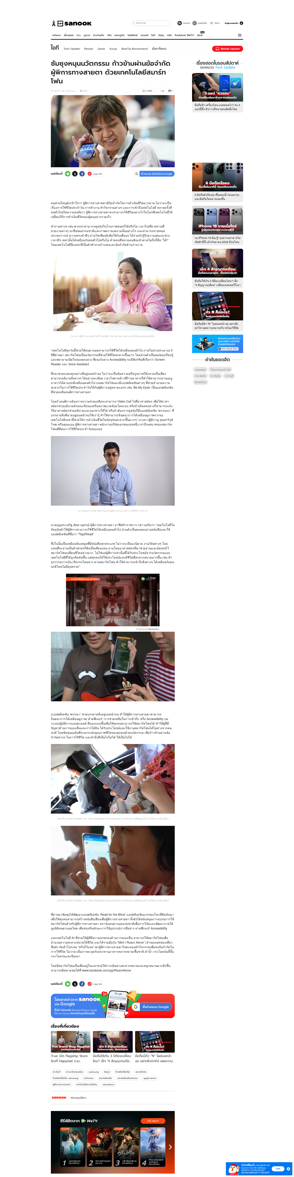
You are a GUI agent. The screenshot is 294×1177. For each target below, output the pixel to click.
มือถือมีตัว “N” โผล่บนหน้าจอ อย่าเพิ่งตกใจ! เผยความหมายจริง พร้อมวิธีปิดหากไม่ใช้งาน (217, 328)
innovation (108, 1084)
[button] (134, 23)
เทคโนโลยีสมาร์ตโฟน (86, 1084)
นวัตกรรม (89, 1078)
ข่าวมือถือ (215, 376)
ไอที (153, 35)
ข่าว (79, 35)
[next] (170, 1147)
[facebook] (82, 173)
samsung (94, 1072)
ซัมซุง (107, 1072)
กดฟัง (149, 90)
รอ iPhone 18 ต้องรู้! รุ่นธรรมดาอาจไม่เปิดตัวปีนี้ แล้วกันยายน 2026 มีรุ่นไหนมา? (218, 242)
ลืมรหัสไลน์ (200, 382)
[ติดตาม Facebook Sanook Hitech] (217, 343)
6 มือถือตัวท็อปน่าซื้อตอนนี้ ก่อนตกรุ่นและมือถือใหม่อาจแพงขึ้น (217, 197)
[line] (67, 173)
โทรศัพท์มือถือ (122, 1072)
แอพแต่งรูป (200, 369)
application (149, 1078)
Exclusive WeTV (184, 35)
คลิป (169, 35)
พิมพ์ (85, 90)
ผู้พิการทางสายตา (62, 1084)
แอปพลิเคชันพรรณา (127, 1078)
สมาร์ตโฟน (140, 1072)
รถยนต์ (144, 35)
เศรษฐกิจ (120, 35)
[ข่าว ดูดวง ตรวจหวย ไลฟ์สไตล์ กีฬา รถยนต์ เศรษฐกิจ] (71, 23)
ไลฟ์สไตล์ (132, 35)
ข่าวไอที (56, 1072)
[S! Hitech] (59, 1098)
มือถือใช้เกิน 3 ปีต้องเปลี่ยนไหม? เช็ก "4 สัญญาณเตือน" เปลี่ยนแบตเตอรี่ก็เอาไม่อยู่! (218, 285)
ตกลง (278, 1169)
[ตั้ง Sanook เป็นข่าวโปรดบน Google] (113, 1004)
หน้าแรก (56, 35)
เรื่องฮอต (69, 35)
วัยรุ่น (161, 35)
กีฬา (109, 35)
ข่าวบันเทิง (98, 35)
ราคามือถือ (200, 376)
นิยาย (200, 35)
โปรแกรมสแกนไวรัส (220, 369)
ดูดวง (87, 35)
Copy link (97, 173)
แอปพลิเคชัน (105, 1078)
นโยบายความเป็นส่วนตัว (249, 1172)
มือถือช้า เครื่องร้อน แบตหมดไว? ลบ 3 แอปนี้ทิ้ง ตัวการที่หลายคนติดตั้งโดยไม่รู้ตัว (217, 109)
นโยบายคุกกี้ (265, 1172)
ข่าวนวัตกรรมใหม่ (74, 1072)
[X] (75, 173)
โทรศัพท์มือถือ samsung (65, 1078)
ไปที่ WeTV (153, 1121)
